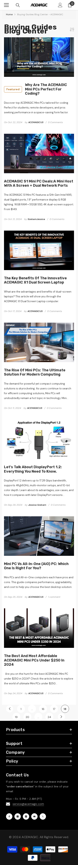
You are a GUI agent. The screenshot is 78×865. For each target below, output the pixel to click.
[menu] (6, 5)
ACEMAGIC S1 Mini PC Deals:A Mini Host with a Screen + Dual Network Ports (38, 183)
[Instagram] (17, 816)
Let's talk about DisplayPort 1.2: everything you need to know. (33, 469)
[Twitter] (43, 816)
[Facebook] (9, 816)
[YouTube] (34, 816)
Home (9, 14)
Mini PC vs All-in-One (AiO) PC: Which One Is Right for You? (36, 566)
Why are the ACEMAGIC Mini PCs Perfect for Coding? (36, 89)
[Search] (17, 5)
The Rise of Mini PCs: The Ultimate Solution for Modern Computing (34, 372)
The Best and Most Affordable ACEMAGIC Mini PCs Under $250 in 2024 (34, 660)
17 (54, 709)
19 (16, 717)
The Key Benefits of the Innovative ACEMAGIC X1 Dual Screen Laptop (35, 280)
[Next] (61, 716)
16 (43, 709)
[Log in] (60, 5)
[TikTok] (26, 816)
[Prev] (9, 708)
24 (49, 717)
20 (27, 717)
